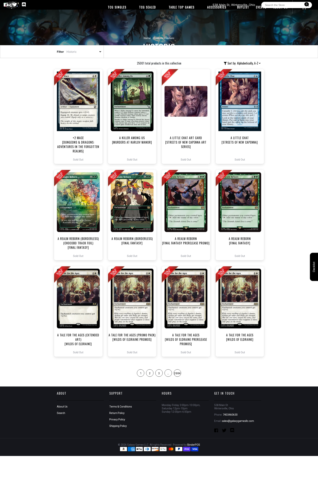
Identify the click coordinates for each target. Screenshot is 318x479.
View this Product (80, 116)
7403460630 (230, 414)
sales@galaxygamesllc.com (238, 420)
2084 (177, 373)
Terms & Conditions (120, 406)
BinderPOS (193, 444)
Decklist (313, 267)
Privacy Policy (117, 419)
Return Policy (117, 413)
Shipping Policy (118, 425)
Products (158, 38)
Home (147, 38)
